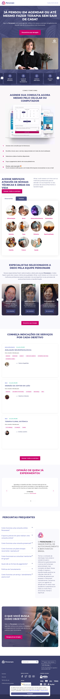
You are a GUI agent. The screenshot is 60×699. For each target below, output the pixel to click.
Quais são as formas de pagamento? (14, 564)
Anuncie (4, 677)
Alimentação (11, 218)
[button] (2, 299)
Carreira (11, 234)
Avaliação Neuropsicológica (18, 350)
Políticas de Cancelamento (11, 569)
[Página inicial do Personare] (8, 3)
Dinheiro (36, 234)
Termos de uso (5, 680)
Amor (23, 218)
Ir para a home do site (52, 3)
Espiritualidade (49, 234)
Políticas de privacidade (8, 683)
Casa (23, 234)
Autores (4, 673)
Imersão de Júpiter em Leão (17, 386)
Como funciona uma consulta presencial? (16, 543)
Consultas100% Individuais (50, 79)
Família (11, 250)
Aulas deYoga (23, 79)
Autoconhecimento (37, 218)
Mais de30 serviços (37, 79)
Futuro (24, 250)
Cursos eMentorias (10, 79)
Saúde (36, 250)
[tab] (9, 199)
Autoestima (49, 218)
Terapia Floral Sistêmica (16, 421)
